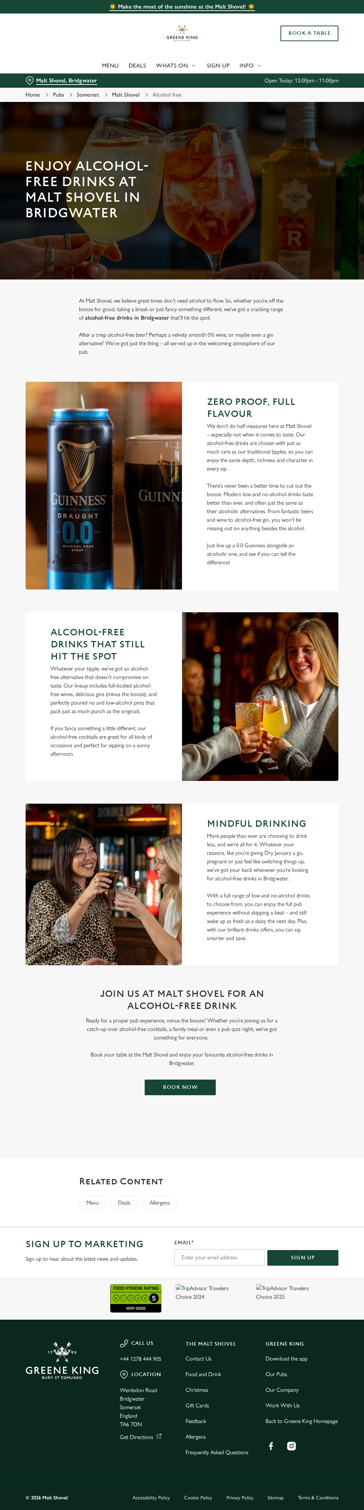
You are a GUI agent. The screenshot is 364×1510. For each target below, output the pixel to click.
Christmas (197, 1389)
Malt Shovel (126, 94)
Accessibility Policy (151, 1498)
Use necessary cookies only (180, 824)
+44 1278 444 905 (140, 1359)
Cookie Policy (198, 1498)
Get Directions (136, 1437)
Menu (110, 65)
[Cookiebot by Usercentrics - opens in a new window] (305, 680)
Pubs (58, 94)
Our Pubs (276, 1374)
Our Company (282, 1389)
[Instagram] (291, 1446)
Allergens (160, 1202)
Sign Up (218, 65)
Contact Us (199, 1358)
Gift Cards (197, 1405)
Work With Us (283, 1405)
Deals (137, 65)
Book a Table (309, 33)
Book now (180, 1087)
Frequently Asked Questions (217, 1452)
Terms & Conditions (318, 1498)
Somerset (88, 94)
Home (33, 94)
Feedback (196, 1421)
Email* (184, 1243)
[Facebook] (271, 1446)
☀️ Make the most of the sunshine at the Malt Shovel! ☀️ (182, 6)
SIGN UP (303, 1258)
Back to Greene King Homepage (302, 1421)
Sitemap (276, 1498)
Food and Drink (203, 1374)
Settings (312, 802)
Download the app (286, 1358)
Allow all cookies (285, 824)
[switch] (142, 775)
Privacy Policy (239, 1498)
